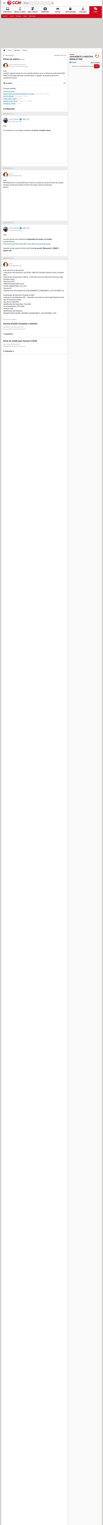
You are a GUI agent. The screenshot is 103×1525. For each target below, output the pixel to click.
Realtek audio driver (10, 101)
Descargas (83, 12)
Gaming (57, 12)
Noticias (73, 62)
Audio (25, 16)
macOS (5, 16)
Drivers (25, 50)
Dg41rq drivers (8, 96)
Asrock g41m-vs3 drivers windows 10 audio (18, 94)
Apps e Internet (33, 12)
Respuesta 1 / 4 (8, 114)
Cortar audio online (10, 99)
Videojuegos (32, 16)
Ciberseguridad (70, 12)
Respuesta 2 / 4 (8, 168)
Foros (95, 12)
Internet (11, 16)
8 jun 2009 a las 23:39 (22, 66)
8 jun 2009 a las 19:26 (15, 175)
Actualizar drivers (9, 103)
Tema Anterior (9, 55)
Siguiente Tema (59, 55)
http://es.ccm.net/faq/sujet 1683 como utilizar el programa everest (27, 244)
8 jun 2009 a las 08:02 (15, 121)
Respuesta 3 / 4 (8, 222)
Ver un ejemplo (95, 62)
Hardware (18, 16)
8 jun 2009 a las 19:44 (15, 230)
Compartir (9, 83)
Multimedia (45, 12)
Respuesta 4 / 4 (8, 258)
